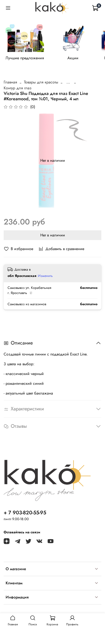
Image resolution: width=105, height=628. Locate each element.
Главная (10, 82)
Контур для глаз (18, 88)
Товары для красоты (41, 82)
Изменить (45, 275)
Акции (72, 58)
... (68, 82)
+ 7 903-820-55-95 (25, 512)
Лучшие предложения (25, 58)
